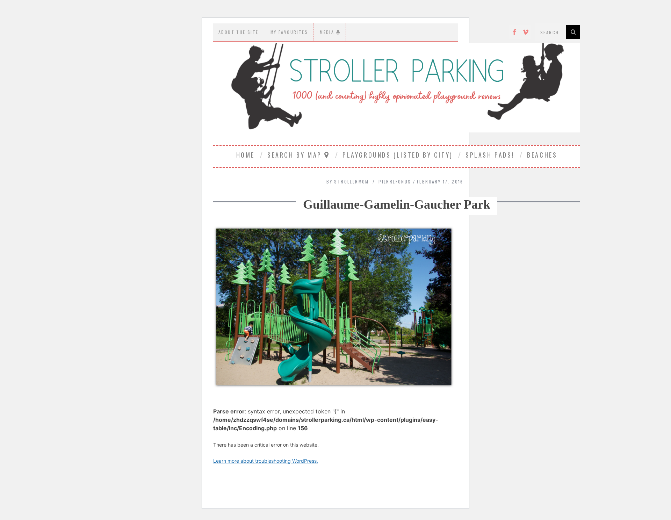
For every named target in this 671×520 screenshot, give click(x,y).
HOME (245, 154)
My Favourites (289, 32)
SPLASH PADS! (490, 154)
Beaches (542, 154)
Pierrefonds (394, 182)
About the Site (238, 32)
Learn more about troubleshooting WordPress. (265, 461)
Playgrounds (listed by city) (397, 154)
